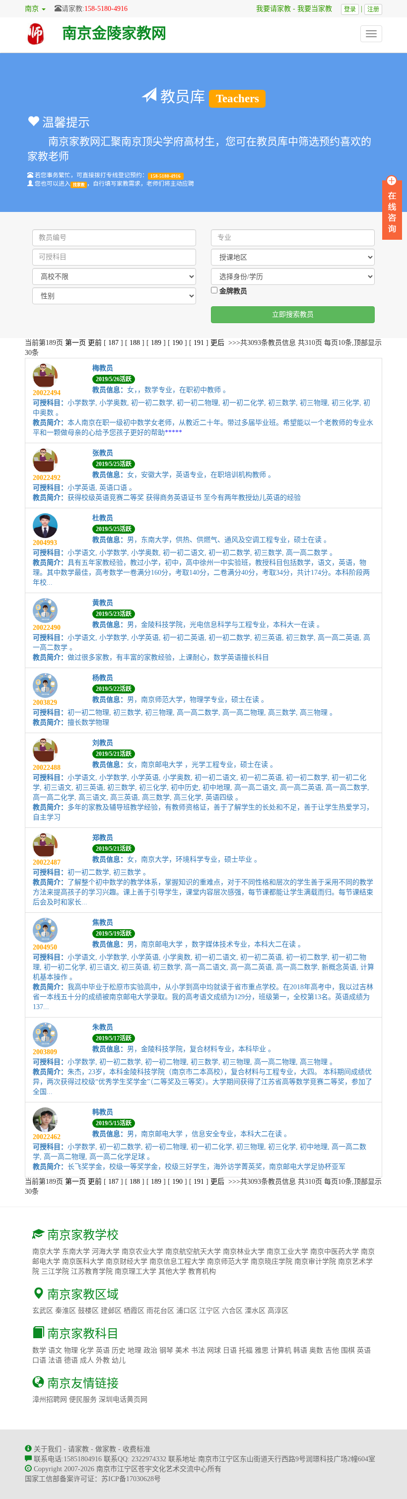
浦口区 (186, 1310)
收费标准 (136, 1449)
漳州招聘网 (49, 1399)
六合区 (232, 1310)
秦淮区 (65, 1310)
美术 (182, 1350)
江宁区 (209, 1310)
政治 (150, 1350)
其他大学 (172, 1271)
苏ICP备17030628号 (131, 1479)
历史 (119, 1350)
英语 (103, 1350)
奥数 (316, 1350)
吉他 (332, 1350)
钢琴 (166, 1350)
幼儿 (119, 1360)
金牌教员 (232, 291)
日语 (230, 1350)
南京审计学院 (315, 1261)
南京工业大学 (287, 1251)
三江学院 (55, 1271)
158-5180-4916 (106, 8)
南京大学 (46, 1251)
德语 (71, 1360)
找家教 (79, 184)
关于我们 (48, 1449)
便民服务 (83, 1399)
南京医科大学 (83, 1261)
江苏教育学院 (92, 1271)
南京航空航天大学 (193, 1251)
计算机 (281, 1350)
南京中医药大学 (334, 1251)
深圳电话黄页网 (123, 1399)
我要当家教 (318, 8)
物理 (71, 1350)
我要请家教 (270, 8)
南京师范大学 (228, 1261)
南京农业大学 (142, 1251)
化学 (87, 1350)
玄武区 (42, 1310)
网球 (214, 1350)
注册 (373, 9)
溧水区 (255, 1310)
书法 (198, 1350)
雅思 (262, 1350)
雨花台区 (160, 1310)
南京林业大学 (244, 1251)
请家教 (78, 1449)
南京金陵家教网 (114, 33)
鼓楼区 (88, 1310)
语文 (55, 1350)
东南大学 (76, 1251)
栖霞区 (134, 1310)
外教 (103, 1360)
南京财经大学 (126, 1261)
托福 (246, 1350)
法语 (55, 1360)
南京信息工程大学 (177, 1261)
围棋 (348, 1350)
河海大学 (106, 1251)
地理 (134, 1350)
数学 (39, 1350)
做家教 (105, 1449)
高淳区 (278, 1310)
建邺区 (111, 1310)
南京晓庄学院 (271, 1261)
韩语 (300, 1350)
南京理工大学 (135, 1271)
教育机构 (202, 1271)
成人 (87, 1360)
